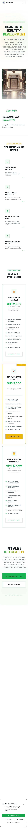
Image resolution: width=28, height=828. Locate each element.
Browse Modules (14, 584)
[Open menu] (24, 2)
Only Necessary (8, 819)
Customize (20, 819)
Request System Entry (14, 576)
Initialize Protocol (14, 354)
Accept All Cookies (14, 815)
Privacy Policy (17, 822)
